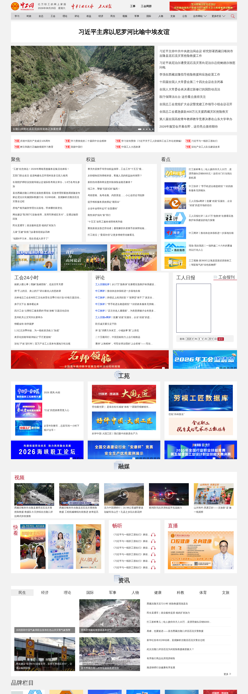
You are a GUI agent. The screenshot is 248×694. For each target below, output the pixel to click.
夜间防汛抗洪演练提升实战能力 (165, 507)
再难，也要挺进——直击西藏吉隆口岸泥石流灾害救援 (175, 631)
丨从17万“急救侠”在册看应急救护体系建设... (125, 284)
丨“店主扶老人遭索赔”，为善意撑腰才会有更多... (125, 310)
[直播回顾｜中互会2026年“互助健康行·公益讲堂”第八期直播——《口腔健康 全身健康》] (201, 550)
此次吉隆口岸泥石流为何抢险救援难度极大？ (170, 649)
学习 (17, 16)
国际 (148, 16)
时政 (29, 16)
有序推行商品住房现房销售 (161, 658)
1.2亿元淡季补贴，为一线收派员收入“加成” (37, 330)
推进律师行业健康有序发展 (161, 667)
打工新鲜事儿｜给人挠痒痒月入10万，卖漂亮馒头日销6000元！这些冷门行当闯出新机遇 (210, 173)
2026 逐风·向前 (52, 392)
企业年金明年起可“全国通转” (103, 208)
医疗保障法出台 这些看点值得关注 (182, 96)
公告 (184, 16)
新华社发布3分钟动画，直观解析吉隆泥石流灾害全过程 (176, 640)
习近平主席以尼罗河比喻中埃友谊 (124, 31)
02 (228, 318)
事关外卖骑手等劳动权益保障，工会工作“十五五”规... (115, 169)
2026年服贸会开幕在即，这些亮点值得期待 (188, 126)
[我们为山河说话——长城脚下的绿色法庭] (84, 257)
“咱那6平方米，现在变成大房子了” (31, 238)
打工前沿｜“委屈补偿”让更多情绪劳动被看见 (111, 234)
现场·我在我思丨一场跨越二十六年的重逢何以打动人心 (210, 247)
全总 (41, 16)
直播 (173, 525)
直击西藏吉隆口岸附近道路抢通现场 (31, 193)
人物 (160, 16)
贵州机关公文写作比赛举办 (28, 317)
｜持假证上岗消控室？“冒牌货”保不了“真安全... (124, 297)
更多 (226, 674)
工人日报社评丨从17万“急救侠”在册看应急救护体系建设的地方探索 (211, 218)
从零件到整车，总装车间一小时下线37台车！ (61, 427)
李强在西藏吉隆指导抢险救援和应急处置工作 (189, 74)
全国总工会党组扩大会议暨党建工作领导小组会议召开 (195, 104)
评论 (77, 16)
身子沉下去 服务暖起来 (26, 304)
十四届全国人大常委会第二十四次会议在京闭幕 (191, 82)
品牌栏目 (22, 682)
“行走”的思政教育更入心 (56, 410)
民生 (113, 16)
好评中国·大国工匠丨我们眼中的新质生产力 (115, 433)
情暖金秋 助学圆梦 (24, 324)
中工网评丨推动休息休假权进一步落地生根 (211, 233)
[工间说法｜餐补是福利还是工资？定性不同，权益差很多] (34, 257)
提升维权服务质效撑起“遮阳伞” (104, 202)
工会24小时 (26, 277)
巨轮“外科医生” (177, 414)
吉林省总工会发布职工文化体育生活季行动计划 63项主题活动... (47, 297)
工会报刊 (226, 277)
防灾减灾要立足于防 (106, 324)
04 (228, 326)
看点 (166, 159)
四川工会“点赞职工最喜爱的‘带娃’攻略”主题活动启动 (41, 310)
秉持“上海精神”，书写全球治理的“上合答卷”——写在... (124, 343)
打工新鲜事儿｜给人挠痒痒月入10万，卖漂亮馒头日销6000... (179, 622)
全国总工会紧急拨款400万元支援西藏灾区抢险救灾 (193, 111)
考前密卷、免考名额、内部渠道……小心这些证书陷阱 (116, 195)
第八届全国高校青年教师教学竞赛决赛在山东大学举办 (195, 119)
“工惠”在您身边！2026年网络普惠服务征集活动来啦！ (41, 169)
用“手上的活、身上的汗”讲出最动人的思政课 (37, 291)
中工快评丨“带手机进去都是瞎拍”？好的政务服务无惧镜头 (211, 188)
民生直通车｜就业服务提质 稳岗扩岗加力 (34, 225)
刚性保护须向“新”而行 (99, 215)
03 (218, 326)
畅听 (117, 525)
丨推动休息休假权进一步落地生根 (117, 291)
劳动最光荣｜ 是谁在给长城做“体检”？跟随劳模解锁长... (121, 406)
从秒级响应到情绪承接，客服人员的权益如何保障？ (115, 175)
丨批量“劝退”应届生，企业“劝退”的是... (123, 317)
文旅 (172, 16)
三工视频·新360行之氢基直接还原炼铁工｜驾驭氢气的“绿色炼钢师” (210, 262)
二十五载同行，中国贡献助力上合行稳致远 (117, 337)
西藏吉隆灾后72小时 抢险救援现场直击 (167, 603)
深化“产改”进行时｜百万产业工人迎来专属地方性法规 (42, 343)
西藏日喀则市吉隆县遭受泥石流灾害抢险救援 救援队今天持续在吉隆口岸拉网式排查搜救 (33, 511)
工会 (53, 16)
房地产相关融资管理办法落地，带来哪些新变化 (37, 208)
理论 (65, 16)
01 (218, 318)
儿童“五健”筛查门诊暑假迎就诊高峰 (31, 232)
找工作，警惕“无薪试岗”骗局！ (104, 188)
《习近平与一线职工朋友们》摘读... (131, 534)
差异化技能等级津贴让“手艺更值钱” (32, 337)
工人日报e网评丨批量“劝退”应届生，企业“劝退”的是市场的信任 (210, 203)
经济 (101, 16)
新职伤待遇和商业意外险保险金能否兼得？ (110, 182)
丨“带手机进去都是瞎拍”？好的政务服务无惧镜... (125, 304)
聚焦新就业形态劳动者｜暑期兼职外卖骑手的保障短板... (117, 228)
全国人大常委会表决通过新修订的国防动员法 (189, 89)
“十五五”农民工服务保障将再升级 (105, 221)
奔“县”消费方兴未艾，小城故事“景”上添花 (117, 330)
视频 (124, 16)
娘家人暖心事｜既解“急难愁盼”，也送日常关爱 (38, 284)
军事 (136, 16)
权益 (89, 16)
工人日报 (185, 277)
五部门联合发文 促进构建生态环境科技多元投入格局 (40, 175)
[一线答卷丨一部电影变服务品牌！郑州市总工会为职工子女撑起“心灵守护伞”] (134, 257)
